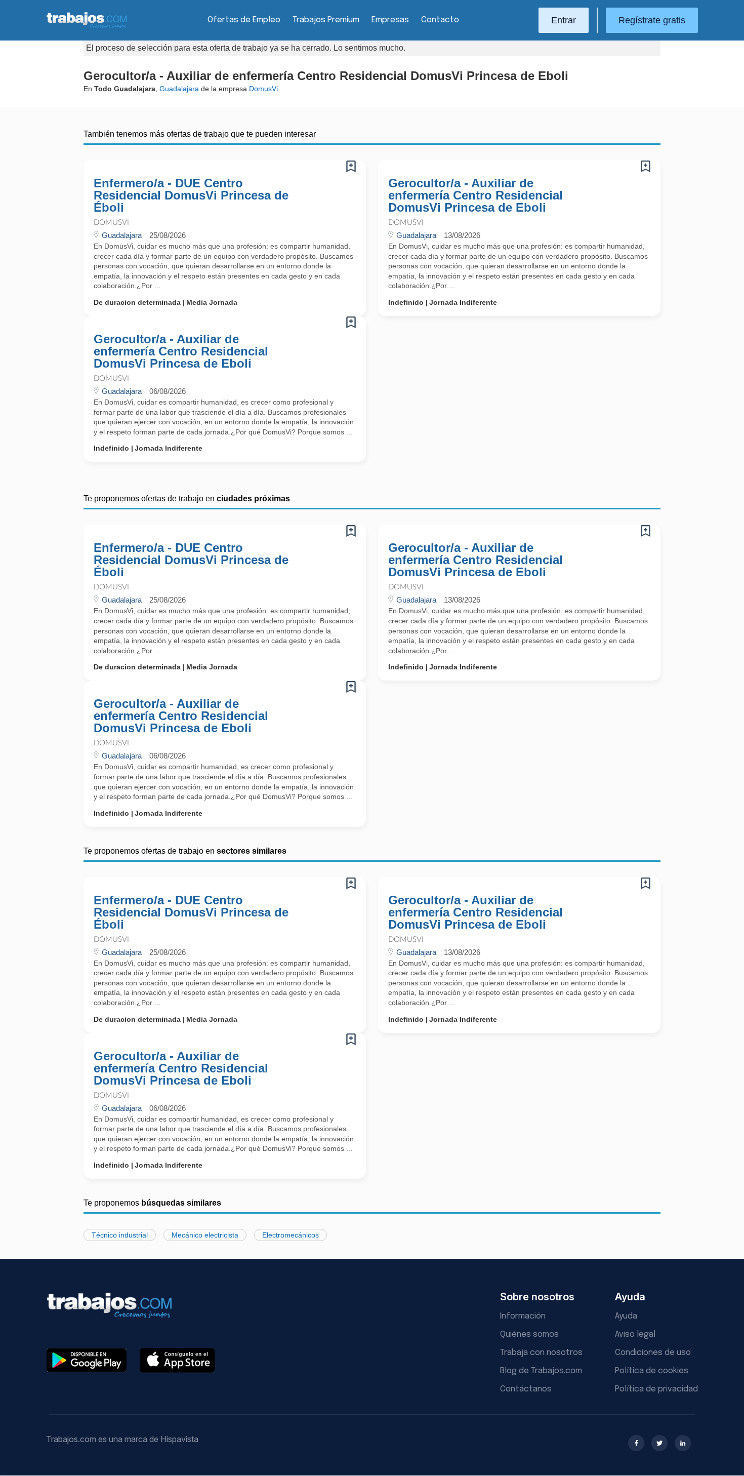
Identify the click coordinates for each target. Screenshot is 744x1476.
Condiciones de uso (653, 1352)
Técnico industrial (120, 1235)
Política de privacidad (656, 1389)
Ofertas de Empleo (244, 20)
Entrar (563, 20)
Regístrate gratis (651, 20)
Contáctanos (526, 1389)
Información (523, 1316)
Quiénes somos (529, 1334)
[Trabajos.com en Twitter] (659, 1443)
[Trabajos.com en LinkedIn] (683, 1443)
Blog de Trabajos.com (541, 1371)
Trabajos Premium (326, 20)
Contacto (440, 20)
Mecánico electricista (205, 1235)
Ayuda (626, 1316)
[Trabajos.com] (87, 27)
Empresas (390, 20)
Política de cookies (651, 1371)
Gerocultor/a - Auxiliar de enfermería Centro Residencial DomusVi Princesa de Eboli (475, 195)
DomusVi (111, 222)
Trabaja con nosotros (541, 1352)
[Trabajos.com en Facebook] (636, 1443)
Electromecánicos (290, 1235)
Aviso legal (635, 1334)
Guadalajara (179, 89)
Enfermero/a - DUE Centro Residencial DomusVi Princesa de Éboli (191, 195)
